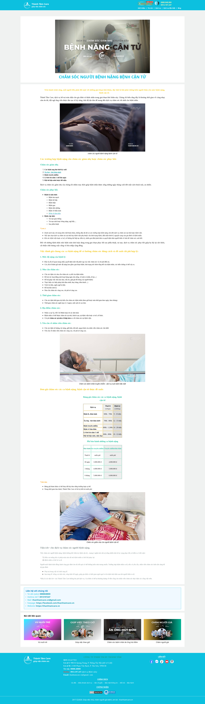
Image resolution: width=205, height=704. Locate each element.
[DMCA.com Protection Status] (96, 692)
